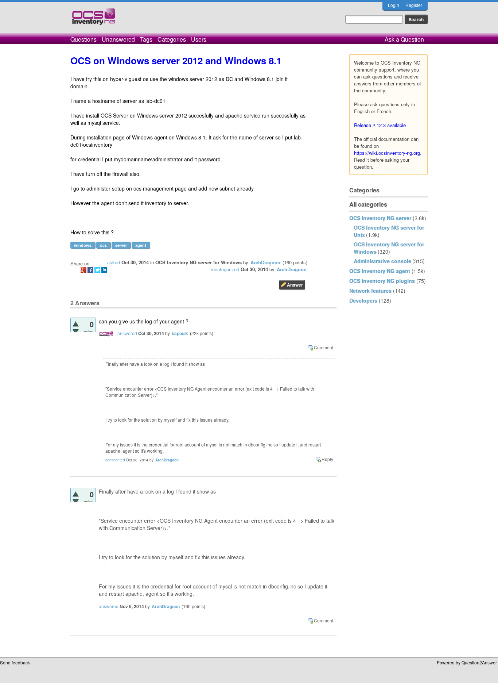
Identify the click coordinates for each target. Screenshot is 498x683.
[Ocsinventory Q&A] (93, 19)
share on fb (90, 270)
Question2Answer (479, 662)
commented (115, 460)
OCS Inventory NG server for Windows (198, 262)
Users (198, 39)
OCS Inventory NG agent (379, 271)
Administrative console (382, 261)
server (121, 245)
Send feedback (15, 662)
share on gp (83, 270)
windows (83, 245)
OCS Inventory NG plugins (382, 280)
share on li (104, 270)
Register (413, 5)
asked (113, 262)
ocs (103, 245)
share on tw (97, 270)
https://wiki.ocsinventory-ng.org (387, 152)
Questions (83, 39)
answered (127, 333)
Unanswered (118, 39)
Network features (370, 290)
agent (140, 245)
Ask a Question (404, 39)
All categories (368, 204)
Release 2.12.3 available (380, 125)
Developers (363, 300)
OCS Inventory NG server (380, 218)
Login (393, 5)
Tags (146, 39)
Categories (171, 39)
